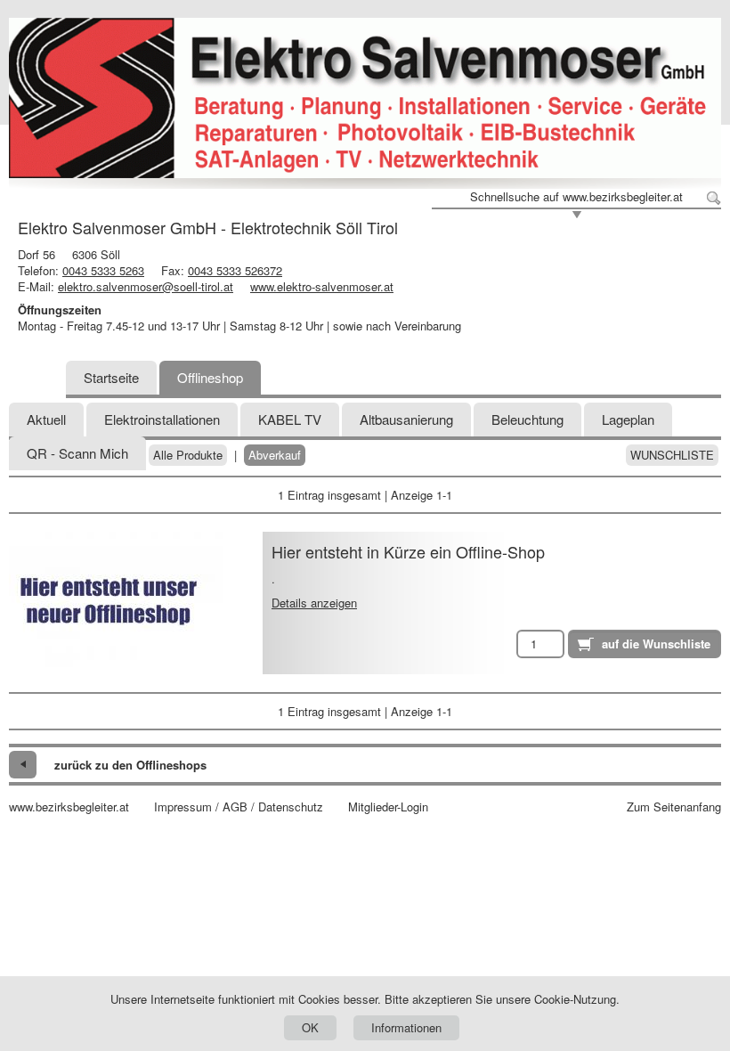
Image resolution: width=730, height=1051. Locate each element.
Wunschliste (672, 455)
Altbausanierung (406, 419)
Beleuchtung (527, 419)
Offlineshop (210, 377)
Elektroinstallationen (162, 419)
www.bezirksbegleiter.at (69, 807)
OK (310, 1027)
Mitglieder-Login (388, 807)
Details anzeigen (314, 602)
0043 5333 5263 (103, 270)
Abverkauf (274, 455)
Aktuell (46, 419)
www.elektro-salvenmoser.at (321, 286)
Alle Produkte (188, 455)
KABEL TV (289, 419)
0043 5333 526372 (235, 270)
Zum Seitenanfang (674, 807)
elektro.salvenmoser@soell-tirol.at (145, 286)
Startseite (111, 377)
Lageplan (628, 419)
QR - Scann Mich (77, 453)
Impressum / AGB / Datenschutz (238, 807)
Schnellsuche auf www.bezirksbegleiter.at (576, 197)
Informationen (406, 1027)
